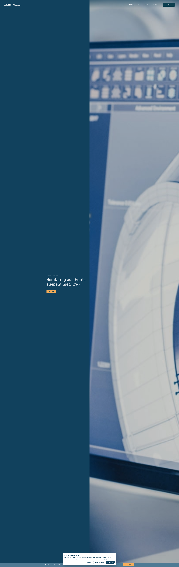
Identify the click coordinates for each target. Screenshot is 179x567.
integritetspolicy (103, 559)
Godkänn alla (110, 562)
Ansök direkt (169, 5)
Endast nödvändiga (99, 562)
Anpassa (89, 562)
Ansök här (51, 291)
